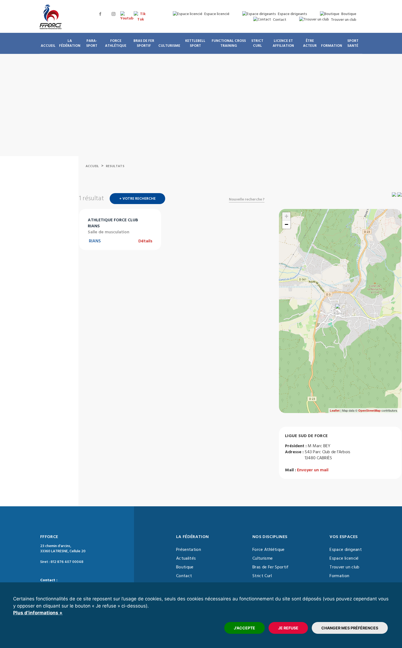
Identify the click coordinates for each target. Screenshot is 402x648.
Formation (339, 576)
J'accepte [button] (244, 628)
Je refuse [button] (288, 628)
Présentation (188, 550)
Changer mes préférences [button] (349, 628)
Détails (145, 241)
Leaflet (335, 410)
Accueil (92, 166)
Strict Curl (262, 576)
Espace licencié (344, 558)
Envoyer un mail (312, 470)
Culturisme (262, 558)
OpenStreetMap (369, 410)
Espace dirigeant (346, 550)
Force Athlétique (268, 550)
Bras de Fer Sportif (270, 567)
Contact (184, 576)
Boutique (185, 567)
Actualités (186, 558)
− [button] (286, 224)
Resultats (115, 166)
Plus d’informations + (38, 612)
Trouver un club (344, 567)
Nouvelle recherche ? (246, 199)
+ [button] (286, 216)
